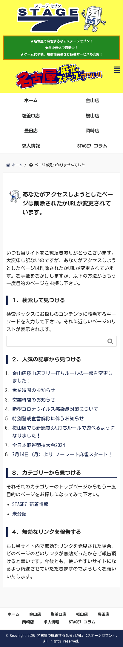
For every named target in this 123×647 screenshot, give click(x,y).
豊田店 (31, 130)
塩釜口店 (31, 115)
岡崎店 (92, 130)
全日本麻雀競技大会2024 (38, 445)
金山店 (92, 100)
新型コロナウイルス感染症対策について (55, 409)
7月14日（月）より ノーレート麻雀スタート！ (62, 454)
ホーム (31, 100)
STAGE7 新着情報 (30, 504)
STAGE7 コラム (92, 145)
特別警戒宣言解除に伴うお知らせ (48, 418)
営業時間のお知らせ (33, 390)
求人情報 (31, 145)
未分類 (19, 513)
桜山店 (92, 115)
